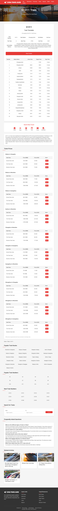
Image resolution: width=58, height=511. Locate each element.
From (6, 410)
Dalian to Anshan (22, 360)
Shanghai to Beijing (35, 349)
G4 (35, 376)
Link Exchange (31, 507)
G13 (48, 384)
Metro (48, 1)
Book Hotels (41, 494)
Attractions (29, 1)
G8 (35, 380)
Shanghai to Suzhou (48, 360)
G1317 (22, 396)
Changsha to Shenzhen (9, 364)
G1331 (48, 400)
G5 (48, 376)
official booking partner (25, 431)
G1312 (10, 393)
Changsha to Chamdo (35, 360)
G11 (22, 384)
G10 (10, 384)
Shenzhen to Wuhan (10, 357)
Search (49, 412)
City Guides (23, 494)
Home (5, 341)
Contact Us (19, 507)
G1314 (35, 393)
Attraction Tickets (42, 502)
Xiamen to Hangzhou (10, 353)
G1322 (10, 400)
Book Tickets (29, 53)
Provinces (35, 1)
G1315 (48, 393)
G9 (48, 380)
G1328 (22, 400)
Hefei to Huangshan (48, 364)
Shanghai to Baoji (10, 360)
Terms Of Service (38, 507)
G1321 (48, 396)
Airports (44, 1)
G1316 (10, 396)
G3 (22, 376)
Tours (40, 500)
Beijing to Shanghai (22, 349)
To (25, 410)
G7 (22, 380)
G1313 (22, 393)
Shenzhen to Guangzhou (10, 349)
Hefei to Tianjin (48, 357)
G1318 (35, 396)
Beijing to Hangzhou (23, 353)
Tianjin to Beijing (35, 357)
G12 (35, 384)
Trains (40, 1)
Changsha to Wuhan (35, 353)
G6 (9, 380)
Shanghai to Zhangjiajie (22, 364)
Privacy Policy (24, 507)
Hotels (52, 1)
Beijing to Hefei (35, 364)
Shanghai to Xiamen (23, 357)
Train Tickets (41, 496)
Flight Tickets (41, 498)
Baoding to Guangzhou (48, 353)
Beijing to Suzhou (10, 367)
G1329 (35, 400)
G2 (9, 376)
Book (47, 160)
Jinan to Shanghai (48, 349)
